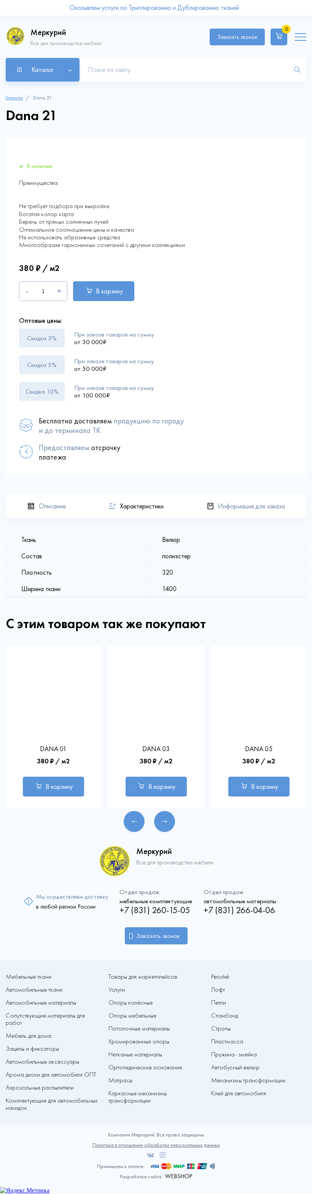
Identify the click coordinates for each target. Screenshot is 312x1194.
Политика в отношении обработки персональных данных (156, 1145)
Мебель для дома (28, 1035)
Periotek (220, 976)
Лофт (218, 989)
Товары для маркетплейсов (142, 976)
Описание (52, 506)
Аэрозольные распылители (40, 1087)
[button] (134, 821)
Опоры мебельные (132, 1015)
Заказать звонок (237, 37)
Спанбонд (224, 1015)
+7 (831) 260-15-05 (154, 910)
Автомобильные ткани (34, 989)
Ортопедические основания (145, 1067)
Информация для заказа (251, 506)
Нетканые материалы (135, 1054)
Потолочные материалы (139, 1028)
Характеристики (142, 506)
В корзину (109, 291)
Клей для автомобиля (238, 1093)
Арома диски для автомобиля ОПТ (51, 1074)
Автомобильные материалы (41, 1002)
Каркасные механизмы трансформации (137, 1097)
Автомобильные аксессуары (42, 1061)
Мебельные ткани (28, 976)
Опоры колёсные (130, 1002)
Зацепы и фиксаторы (32, 1048)
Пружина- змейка (234, 1054)
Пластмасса (227, 1041)
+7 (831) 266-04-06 (239, 910)
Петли (218, 1002)
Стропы (221, 1028)
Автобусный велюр (235, 1067)
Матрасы (120, 1080)
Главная (14, 98)
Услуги (116, 989)
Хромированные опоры (138, 1041)
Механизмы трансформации (248, 1080)
